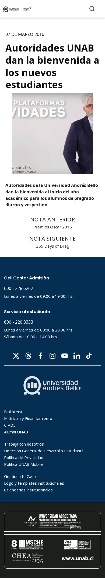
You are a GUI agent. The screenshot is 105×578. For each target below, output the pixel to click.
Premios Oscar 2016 (52, 227)
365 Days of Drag (52, 246)
